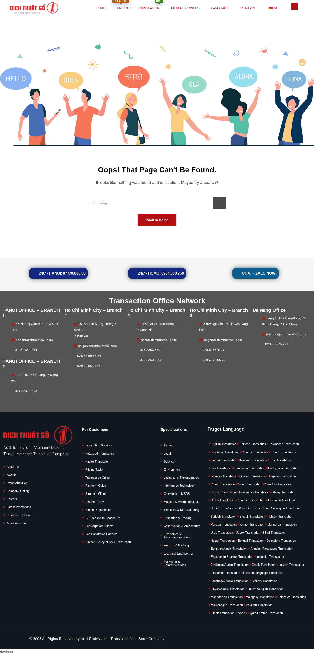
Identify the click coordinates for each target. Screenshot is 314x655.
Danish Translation (223, 508)
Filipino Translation (223, 492)
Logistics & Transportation (181, 477)
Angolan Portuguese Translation (272, 548)
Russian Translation (253, 460)
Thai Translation (280, 460)
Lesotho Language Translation (263, 573)
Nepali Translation (223, 540)
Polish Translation (223, 484)
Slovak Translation (252, 516)
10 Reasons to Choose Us (102, 518)
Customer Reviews (19, 515)
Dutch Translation (222, 500)
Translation (149, 5)
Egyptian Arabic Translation (229, 548)
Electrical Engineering (178, 553)
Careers (12, 499)
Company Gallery (18, 491)
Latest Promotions (19, 507)
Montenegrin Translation (227, 605)
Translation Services (99, 445)
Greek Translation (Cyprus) (229, 613)
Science (169, 461)
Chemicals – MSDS (177, 493)
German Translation (224, 460)
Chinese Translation (253, 444)
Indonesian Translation (254, 492)
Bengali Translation (250, 540)
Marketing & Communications (175, 563)
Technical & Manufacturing (181, 510)
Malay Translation (284, 492)
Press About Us (17, 483)
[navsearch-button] (294, 6)
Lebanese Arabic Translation (229, 581)
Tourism (169, 445)
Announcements (17, 523)
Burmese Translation (251, 500)
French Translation (283, 452)
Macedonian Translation (227, 597)
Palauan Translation (259, 605)
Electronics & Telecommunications (177, 535)
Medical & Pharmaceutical (181, 501)
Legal (167, 453)
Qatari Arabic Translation (266, 613)
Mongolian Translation (282, 524)
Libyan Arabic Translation (227, 589)
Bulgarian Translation (282, 476)
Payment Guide (95, 485)
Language (220, 8)
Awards (12, 475)
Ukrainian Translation (282, 500)
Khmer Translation (252, 524)
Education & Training (177, 518)
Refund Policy (94, 501)
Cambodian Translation (249, 468)
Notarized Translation (99, 453)
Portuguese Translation (283, 468)
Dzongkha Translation (281, 540)
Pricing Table (94, 469)
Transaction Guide (97, 477)
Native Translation (97, 461)
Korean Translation (255, 452)
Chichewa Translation (291, 597)
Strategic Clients (96, 493)
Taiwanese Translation (284, 444)
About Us (13, 467)
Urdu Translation (222, 532)
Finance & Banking (176, 545)
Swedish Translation (278, 484)
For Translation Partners (101, 534)
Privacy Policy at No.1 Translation (108, 542)
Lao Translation (221, 468)
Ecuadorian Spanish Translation (232, 556)
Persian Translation (224, 524)
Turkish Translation (223, 516)
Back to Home (157, 220)
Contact (248, 8)
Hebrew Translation (280, 516)
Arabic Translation (252, 476)
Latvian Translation (291, 564)
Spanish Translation (224, 476)
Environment (172, 469)
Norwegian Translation (285, 508)
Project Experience (98, 510)
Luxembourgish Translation (265, 589)
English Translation (223, 444)
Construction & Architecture (182, 526)
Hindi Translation (274, 532)
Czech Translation (250, 484)
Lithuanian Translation (225, 573)
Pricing (122, 5)
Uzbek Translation (248, 532)
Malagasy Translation (260, 597)
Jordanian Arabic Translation (229, 564)
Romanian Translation (253, 508)
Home (100, 8)
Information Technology (179, 485)
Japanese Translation (225, 452)
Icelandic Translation (270, 556)
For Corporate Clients (99, 526)
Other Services (185, 8)
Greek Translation (263, 564)
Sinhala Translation (264, 581)
